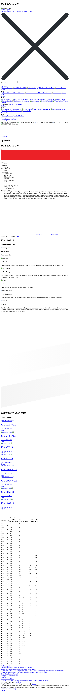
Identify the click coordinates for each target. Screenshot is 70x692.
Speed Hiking (24, 672)
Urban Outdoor (38, 672)
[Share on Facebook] (17, 236)
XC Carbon (26, 667)
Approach (31, 672)
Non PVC (15, 667)
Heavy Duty (25, 11)
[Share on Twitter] (19, 236)
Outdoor (18, 11)
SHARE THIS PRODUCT (9, 236)
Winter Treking (59, 670)
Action (30, 670)
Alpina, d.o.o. (5, 675)
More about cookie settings (8, 689)
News (30, 11)
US (4, 120)
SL (1, 120)
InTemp (20, 667)
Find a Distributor (15, 680)
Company (3, 680)
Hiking (17, 672)
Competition (20, 670)
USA (9, 119)
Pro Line (32, 667)
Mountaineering (10, 672)
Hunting (10, 674)
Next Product (4, 137)
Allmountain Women (21, 669)
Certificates (45, 680)
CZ (6, 120)
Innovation (4, 11)
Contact (39, 680)
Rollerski (52, 670)
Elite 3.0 (7, 670)
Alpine (9, 11)
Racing (26, 670)
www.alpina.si (10, 679)
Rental (33, 669)
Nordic (13, 11)
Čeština (13, 119)
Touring (35, 670)
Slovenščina (4, 119)
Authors (34, 684)
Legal (30, 680)
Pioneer (9, 667)
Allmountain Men (10, 669)
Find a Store (24, 680)
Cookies (34, 680)
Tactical (15, 674)
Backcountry (41, 670)
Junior (29, 669)
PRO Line (13, 670)
